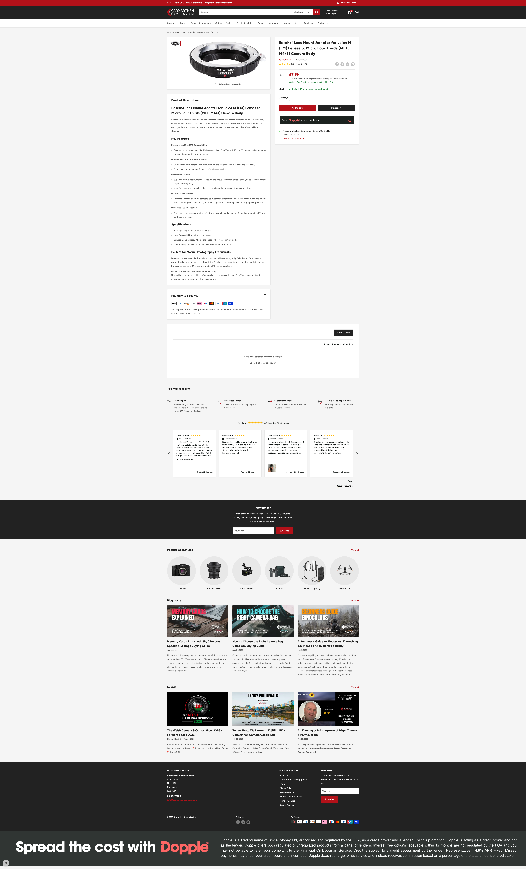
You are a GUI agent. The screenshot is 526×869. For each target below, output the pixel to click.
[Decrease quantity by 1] (292, 98)
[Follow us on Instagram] (243, 822)
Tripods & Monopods (201, 23)
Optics (218, 23)
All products (180, 32)
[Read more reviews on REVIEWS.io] (345, 487)
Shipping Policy (286, 792)
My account (331, 13)
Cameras (171, 23)
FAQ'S (282, 784)
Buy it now (336, 108)
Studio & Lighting (245, 23)
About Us (283, 775)
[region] (263, 453)
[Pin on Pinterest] (342, 64)
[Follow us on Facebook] (238, 822)
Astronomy (274, 23)
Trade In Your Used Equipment (293, 779)
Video (229, 23)
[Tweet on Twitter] (347, 64)
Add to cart (297, 108)
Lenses (183, 23)
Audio (287, 23)
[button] (317, 64)
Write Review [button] (343, 332)
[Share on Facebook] (337, 64)
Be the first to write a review (263, 363)
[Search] (316, 12)
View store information (293, 138)
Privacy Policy (285, 788)
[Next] (358, 570)
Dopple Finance (286, 805)
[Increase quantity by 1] (307, 98)
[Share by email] (353, 64)
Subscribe (284, 531)
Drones (261, 23)
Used (297, 23)
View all (355, 550)
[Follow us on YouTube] (248, 822)
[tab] (332, 345)
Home (169, 32)
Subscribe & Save (348, 3)
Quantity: (283, 98)
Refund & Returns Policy (290, 796)
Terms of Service (287, 801)
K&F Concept (285, 60)
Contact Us (323, 23)
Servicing (308, 23)
